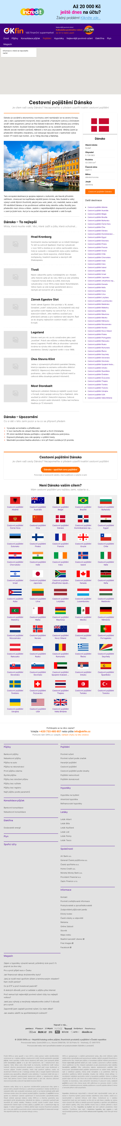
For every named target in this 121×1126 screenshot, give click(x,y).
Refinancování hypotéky (71, 803)
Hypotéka (65, 1093)
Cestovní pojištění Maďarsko (98, 304)
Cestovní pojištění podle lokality (74, 771)
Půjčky (15, 38)
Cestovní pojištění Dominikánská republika (104, 234)
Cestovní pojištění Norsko (97, 328)
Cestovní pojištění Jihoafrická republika (103, 281)
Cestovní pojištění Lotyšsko (98, 297)
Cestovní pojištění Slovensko (99, 358)
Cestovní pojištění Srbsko (97, 368)
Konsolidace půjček (30, 38)
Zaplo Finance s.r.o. (69, 881)
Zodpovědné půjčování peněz (73, 909)
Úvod (6, 38)
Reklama (64, 922)
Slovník (63, 930)
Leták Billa (65, 823)
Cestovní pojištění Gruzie (97, 251)
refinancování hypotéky (95, 1111)
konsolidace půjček (14, 1063)
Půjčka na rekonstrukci (14, 766)
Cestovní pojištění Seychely (98, 354)
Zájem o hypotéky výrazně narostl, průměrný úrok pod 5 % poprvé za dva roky (30, 964)
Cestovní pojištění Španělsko (99, 371)
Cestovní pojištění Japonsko (98, 277)
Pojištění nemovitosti (69, 775)
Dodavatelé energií (12, 828)
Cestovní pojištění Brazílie (97, 217)
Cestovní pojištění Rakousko (98, 341)
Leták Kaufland (67, 828)
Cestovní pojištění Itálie (96, 271)
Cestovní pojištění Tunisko (98, 385)
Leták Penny (65, 836)
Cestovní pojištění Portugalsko (99, 338)
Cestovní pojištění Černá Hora (99, 224)
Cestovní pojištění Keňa (97, 287)
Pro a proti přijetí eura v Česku (17, 970)
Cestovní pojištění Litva (97, 294)
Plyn (109, 38)
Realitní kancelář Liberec (71, 939)
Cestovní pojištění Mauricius (98, 314)
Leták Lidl (64, 832)
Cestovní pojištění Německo (98, 321)
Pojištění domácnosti (69, 779)
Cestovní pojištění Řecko (97, 351)
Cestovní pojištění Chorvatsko (99, 257)
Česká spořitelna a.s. (69, 864)
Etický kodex (66, 914)
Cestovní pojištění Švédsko (98, 374)
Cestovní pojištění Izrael (97, 274)
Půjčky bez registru (12, 787)
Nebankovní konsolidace (15, 812)
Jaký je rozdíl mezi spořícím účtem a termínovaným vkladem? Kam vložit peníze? (31, 980)
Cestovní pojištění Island (97, 267)
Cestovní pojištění (68, 766)
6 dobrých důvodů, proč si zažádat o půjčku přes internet (30, 990)
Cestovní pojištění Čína (96, 227)
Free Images (65, 943)
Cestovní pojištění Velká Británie (100, 398)
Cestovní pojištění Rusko (97, 344)
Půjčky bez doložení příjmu (16, 779)
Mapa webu (65, 935)
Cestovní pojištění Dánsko (100, 191)
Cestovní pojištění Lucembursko (100, 301)
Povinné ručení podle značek (73, 758)
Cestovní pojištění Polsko (97, 334)
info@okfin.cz (82, 731)
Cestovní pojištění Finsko (97, 244)
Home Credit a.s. (68, 869)
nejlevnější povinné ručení (76, 1063)
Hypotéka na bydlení (69, 795)
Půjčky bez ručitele (12, 783)
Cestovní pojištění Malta (97, 311)
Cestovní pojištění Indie (97, 261)
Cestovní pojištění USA (96, 395)
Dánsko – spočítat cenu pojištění (60, 469)
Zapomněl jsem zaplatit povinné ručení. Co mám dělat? (28, 1009)
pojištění (50, 1093)
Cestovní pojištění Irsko (97, 264)
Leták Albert (66, 819)
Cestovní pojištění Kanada (98, 284)
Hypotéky (59, 38)
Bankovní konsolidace (13, 807)
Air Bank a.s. (65, 856)
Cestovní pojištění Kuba (97, 291)
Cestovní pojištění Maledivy (98, 308)
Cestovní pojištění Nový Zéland (100, 331)
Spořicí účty (10, 844)
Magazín (7, 44)
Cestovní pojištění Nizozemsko (99, 324)
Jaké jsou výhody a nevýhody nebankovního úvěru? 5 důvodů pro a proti (31, 1003)
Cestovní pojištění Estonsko (98, 241)
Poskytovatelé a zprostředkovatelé (76, 905)
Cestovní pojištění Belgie (97, 214)
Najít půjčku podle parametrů (17, 792)
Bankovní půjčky (11, 754)
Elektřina (99, 38)
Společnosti (66, 848)
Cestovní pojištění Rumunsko (99, 348)
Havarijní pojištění (68, 762)
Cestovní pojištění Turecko (98, 388)
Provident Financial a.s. (70, 877)
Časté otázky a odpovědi (71, 918)
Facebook (64, 947)
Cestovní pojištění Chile (97, 254)
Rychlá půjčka (10, 775)
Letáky (64, 812)
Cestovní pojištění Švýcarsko (99, 378)
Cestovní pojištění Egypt (97, 237)
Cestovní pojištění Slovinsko (98, 361)
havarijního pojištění (69, 1067)
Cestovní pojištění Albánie (97, 207)
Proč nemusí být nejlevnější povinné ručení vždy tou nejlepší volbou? (31, 996)
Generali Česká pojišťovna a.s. (73, 860)
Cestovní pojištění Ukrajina (98, 391)
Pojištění (47, 38)
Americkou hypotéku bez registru (99, 1109)
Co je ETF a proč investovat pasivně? (20, 986)
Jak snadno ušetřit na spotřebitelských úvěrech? (25, 1013)
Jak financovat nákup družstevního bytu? (22, 974)
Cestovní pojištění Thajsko (98, 381)
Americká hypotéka (69, 799)
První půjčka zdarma (13, 771)
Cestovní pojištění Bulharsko (98, 220)
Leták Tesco (65, 840)
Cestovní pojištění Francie (97, 247)
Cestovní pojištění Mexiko (97, 318)
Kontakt (63, 897)
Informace (65, 889)
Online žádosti (66, 926)
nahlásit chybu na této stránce (75, 735)
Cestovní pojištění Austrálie (98, 210)
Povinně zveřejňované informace (75, 901)
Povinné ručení (67, 754)
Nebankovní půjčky (12, 758)
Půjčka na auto (10, 762)
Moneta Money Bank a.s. (71, 873)
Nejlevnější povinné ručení (80, 38)
